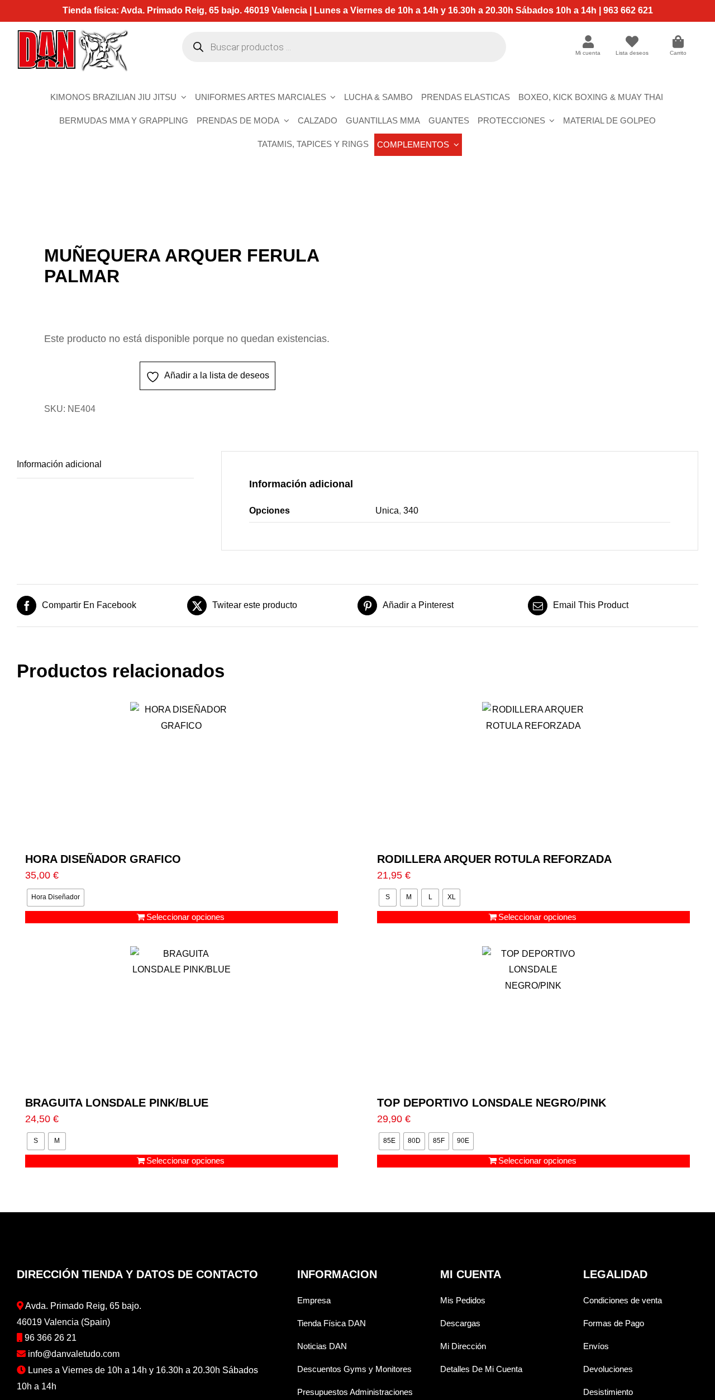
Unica (387, 510)
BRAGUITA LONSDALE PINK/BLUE (116, 1103)
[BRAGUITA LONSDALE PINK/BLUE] (181, 1015)
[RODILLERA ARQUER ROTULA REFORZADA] (533, 772)
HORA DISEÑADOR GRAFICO (103, 859)
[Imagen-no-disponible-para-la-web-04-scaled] (180, 209)
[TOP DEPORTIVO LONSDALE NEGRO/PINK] (533, 1015)
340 (410, 510)
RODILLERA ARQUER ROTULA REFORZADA (494, 859)
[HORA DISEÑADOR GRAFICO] (181, 772)
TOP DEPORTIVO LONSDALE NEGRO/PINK (491, 1103)
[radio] (55, 897)
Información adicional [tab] (59, 464)
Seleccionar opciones (185, 917)
